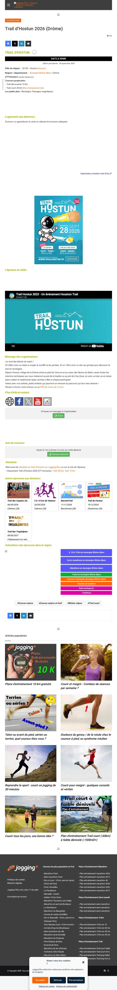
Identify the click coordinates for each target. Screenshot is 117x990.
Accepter (40, 980)
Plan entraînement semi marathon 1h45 (97, 907)
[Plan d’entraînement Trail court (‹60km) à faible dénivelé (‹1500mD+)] (86, 814)
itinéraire (41, 68)
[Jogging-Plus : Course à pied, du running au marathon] (27, 5)
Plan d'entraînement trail (33, 88)
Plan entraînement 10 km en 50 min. (95, 928)
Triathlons (86, 593)
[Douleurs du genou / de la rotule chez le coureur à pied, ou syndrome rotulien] (86, 712)
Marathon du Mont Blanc (55, 955)
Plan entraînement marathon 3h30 (94, 887)
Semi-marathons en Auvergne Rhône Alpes (86, 560)
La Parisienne (50, 890)
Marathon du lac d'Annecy (55, 948)
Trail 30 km (58, 471)
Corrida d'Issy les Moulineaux (56, 928)
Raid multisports (86, 588)
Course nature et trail (51, 603)
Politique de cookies (47, 986)
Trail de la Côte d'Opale (54, 952)
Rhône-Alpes (75, 603)
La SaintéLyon (50, 907)
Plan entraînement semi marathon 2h (95, 904)
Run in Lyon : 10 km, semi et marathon (60, 880)
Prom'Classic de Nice (53, 941)
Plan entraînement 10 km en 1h (93, 924)
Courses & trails (13, 20)
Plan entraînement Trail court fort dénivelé (97, 952)
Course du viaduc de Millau (55, 914)
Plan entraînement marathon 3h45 (94, 883)
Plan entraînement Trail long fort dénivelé (97, 958)
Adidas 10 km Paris (52, 897)
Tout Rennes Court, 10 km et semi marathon (63, 924)
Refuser (58, 980)
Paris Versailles (50, 887)
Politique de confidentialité (66, 986)
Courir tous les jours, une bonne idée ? (29, 836)
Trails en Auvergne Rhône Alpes (86, 574)
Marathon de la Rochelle (54, 935)
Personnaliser (76, 980)
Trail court (94, 603)
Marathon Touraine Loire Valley (57, 900)
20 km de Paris (50, 883)
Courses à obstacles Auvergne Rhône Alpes (86, 579)
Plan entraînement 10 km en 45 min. (95, 931)
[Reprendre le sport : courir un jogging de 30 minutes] (30, 763)
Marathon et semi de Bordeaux (57, 904)
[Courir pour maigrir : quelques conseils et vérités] (86, 763)
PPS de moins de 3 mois (51, 387)
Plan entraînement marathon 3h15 (94, 890)
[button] (83, 962)
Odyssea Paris (50, 921)
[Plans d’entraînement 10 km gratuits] (30, 662)
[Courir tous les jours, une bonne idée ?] (30, 814)
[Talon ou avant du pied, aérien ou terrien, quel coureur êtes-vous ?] (30, 712)
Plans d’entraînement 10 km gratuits (28, 684)
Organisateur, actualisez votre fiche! (94, 173)
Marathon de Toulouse (54, 938)
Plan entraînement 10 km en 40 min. (95, 935)
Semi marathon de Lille (54, 931)
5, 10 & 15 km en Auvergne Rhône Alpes (86, 552)
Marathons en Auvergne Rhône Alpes (86, 568)
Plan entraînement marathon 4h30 (94, 873)
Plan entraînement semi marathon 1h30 (97, 911)
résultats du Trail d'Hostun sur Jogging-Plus (39, 467)
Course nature (25, 603)
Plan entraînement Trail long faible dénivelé (98, 955)
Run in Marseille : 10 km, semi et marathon (62, 918)
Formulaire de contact (17, 896)
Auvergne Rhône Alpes (40, 73)
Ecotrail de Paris (51, 945)
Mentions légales (14, 883)
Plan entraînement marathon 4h (93, 880)
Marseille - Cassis (51, 894)
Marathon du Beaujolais (54, 911)
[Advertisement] (58, 103)
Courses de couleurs (86, 584)
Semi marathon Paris (53, 877)
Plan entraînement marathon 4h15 (94, 877)
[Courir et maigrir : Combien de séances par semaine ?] (86, 662)
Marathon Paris (51, 873)
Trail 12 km (69, 471)
